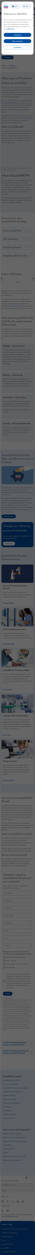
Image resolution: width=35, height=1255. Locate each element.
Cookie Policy (10, 29)
